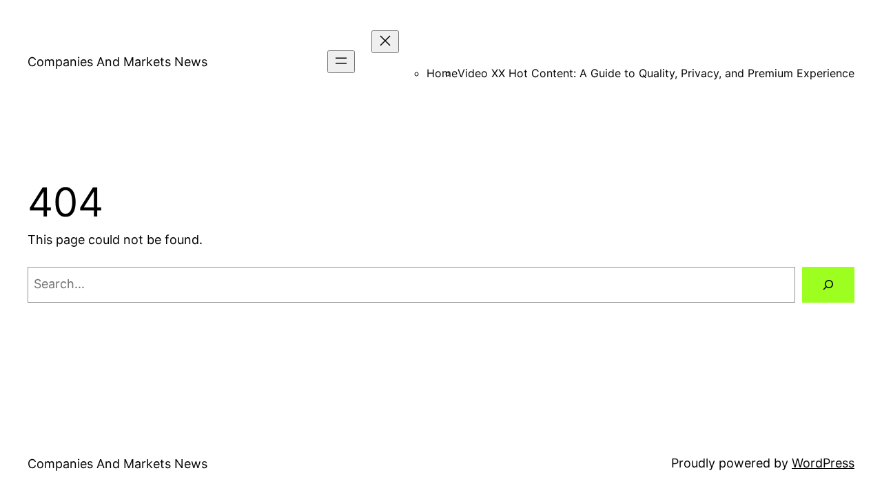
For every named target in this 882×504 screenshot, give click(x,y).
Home (442, 73)
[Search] (828, 285)
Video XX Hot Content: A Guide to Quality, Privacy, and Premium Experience (656, 73)
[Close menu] (385, 41)
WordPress (823, 463)
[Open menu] (341, 61)
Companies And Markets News (117, 61)
